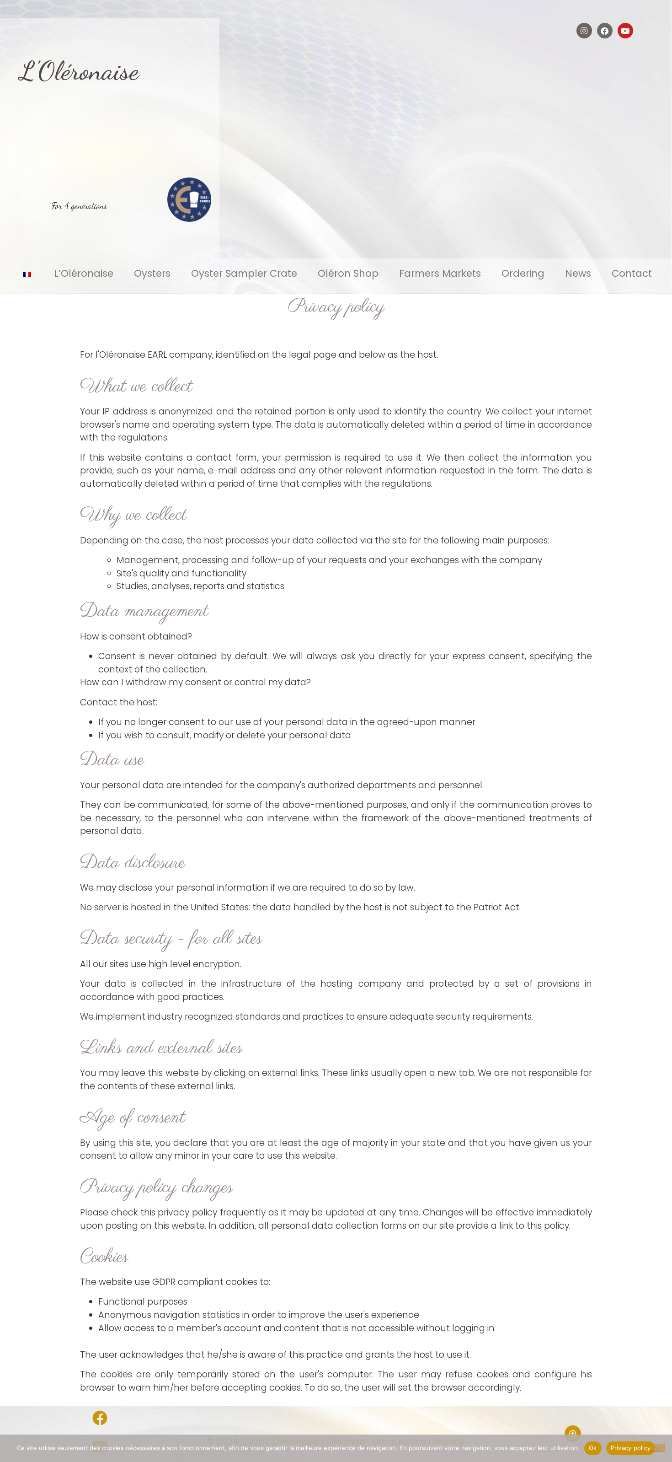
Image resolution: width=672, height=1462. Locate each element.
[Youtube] (625, 30)
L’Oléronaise (83, 273)
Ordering (522, 273)
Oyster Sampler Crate (244, 273)
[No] (657, 1448)
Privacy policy (631, 1447)
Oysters (152, 273)
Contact (632, 273)
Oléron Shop (348, 273)
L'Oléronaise (79, 70)
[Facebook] (605, 30)
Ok (593, 1447)
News (578, 273)
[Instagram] (584, 30)
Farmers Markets (440, 273)
